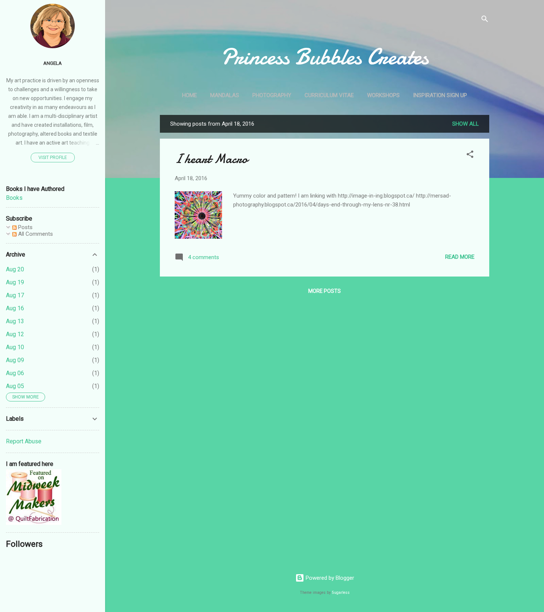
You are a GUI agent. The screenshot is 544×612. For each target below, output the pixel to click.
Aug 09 (15, 360)
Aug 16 (15, 308)
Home (189, 95)
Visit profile (52, 157)
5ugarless (341, 592)
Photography (271, 95)
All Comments (35, 234)
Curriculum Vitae (329, 95)
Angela (52, 63)
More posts (324, 291)
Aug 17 (15, 295)
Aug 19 (15, 282)
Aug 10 (15, 347)
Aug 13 (15, 321)
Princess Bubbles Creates (325, 57)
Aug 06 (15, 373)
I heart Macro (211, 159)
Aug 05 (15, 386)
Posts (25, 227)
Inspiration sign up (440, 95)
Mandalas (224, 95)
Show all (465, 123)
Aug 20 (15, 269)
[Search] (484, 20)
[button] (470, 155)
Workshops (383, 95)
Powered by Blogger (329, 578)
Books (14, 197)
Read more (459, 257)
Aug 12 (15, 334)
